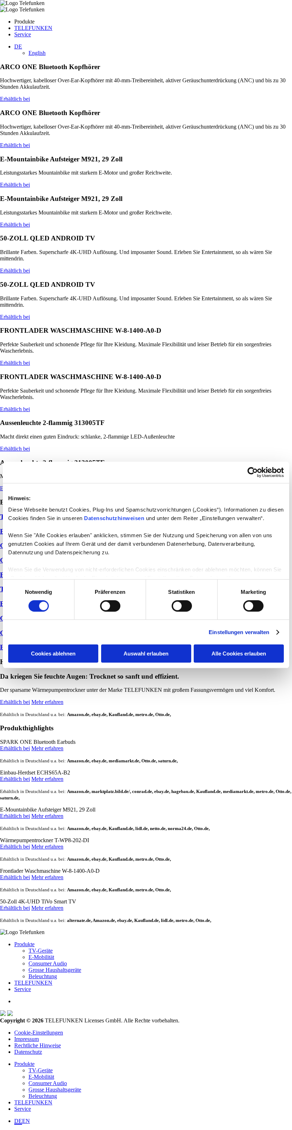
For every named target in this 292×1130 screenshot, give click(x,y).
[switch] (110, 606)
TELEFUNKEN (33, 28)
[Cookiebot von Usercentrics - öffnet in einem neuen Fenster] (252, 472)
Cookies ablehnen (53, 653)
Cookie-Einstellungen (38, 1033)
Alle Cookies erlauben (239, 653)
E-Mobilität (41, 957)
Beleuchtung (42, 976)
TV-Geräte (40, 951)
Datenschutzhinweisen (114, 518)
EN (26, 1121)
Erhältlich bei (15, 99)
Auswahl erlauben (146, 653)
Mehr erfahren (47, 702)
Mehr (47, 748)
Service (22, 34)
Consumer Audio (47, 963)
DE (18, 1121)
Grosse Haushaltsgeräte (54, 970)
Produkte (24, 944)
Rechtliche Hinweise (37, 1045)
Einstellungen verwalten (239, 632)
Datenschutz (28, 1052)
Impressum (26, 1039)
